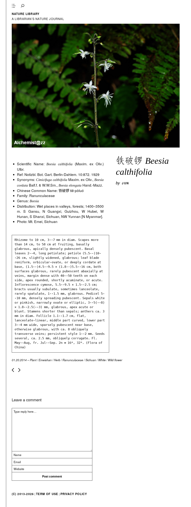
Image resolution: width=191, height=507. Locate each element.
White (102, 360)
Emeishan (45, 360)
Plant (33, 360)
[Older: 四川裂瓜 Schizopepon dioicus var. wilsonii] (19, 370)
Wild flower (115, 360)
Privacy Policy (73, 494)
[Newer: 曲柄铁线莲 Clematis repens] (13, 370)
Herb (57, 360)
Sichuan (90, 360)
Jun (125, 183)
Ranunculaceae (72, 360)
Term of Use (47, 494)
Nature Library (26, 14)
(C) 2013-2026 (23, 494)
